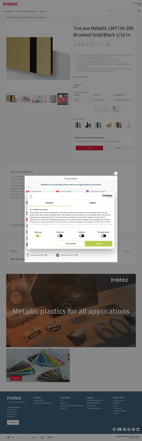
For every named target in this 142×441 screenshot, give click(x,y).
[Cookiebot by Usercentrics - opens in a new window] (103, 196)
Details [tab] (93, 203)
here (80, 226)
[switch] (60, 235)
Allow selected (71, 243)
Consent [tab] (49, 203)
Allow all (99, 243)
